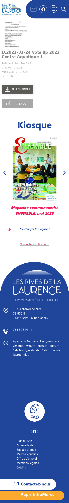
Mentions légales (28, 463)
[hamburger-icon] (53, 9)
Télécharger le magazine (34, 229)
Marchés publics (27, 454)
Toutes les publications (34, 244)
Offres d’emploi (27, 458)
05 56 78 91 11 (22, 330)
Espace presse (26, 450)
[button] (63, 9)
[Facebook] (43, 9)
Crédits (21, 467)
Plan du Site (24, 441)
